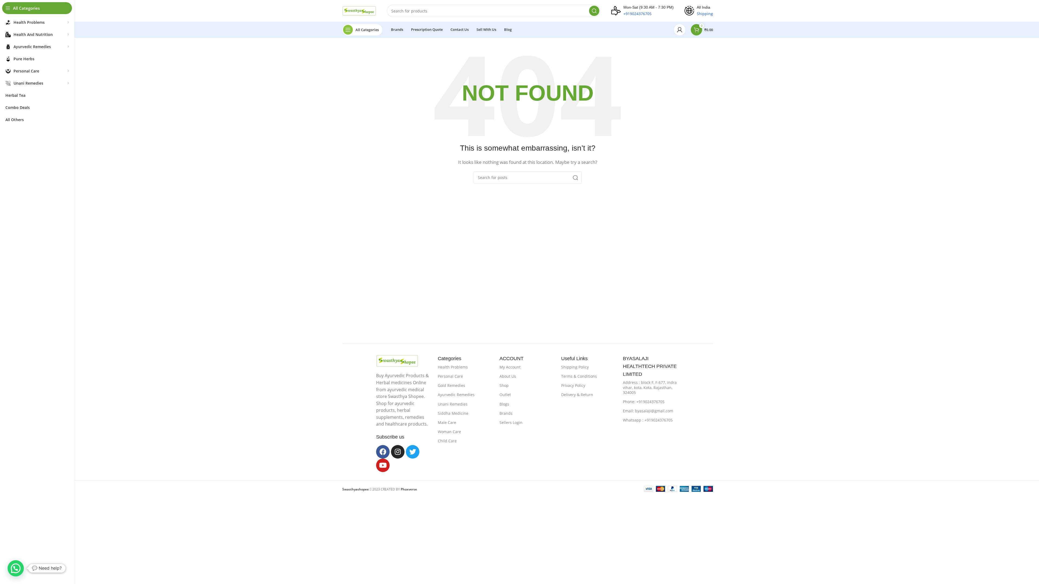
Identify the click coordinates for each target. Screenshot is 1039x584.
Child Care (447, 440)
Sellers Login (510, 422)
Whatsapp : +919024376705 (648, 420)
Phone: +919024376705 (644, 401)
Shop (504, 385)
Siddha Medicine (453, 413)
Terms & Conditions (579, 376)
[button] (16, 568)
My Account (510, 367)
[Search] (594, 11)
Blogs (504, 404)
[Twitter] (412, 452)
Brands (505, 413)
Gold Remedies (451, 385)
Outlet (505, 394)
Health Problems (453, 367)
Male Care (447, 422)
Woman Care (449, 431)
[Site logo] (359, 10)
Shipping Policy (575, 367)
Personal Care (450, 376)
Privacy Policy (573, 385)
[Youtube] (383, 465)
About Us (507, 376)
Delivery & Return (577, 394)
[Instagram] (398, 452)
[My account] (679, 29)
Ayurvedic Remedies (456, 394)
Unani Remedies (453, 404)
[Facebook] (383, 452)
